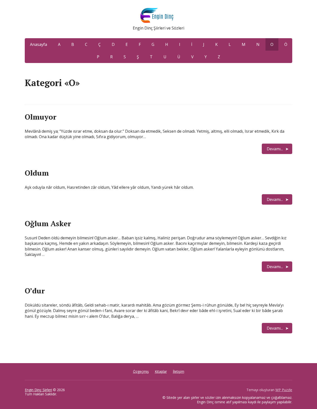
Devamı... (275, 149)
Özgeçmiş (141, 371)
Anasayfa (38, 44)
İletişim (178, 371)
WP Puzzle (283, 389)
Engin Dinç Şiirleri (38, 389)
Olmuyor (40, 117)
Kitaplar (161, 371)
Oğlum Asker (48, 223)
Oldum (37, 173)
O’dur (35, 291)
